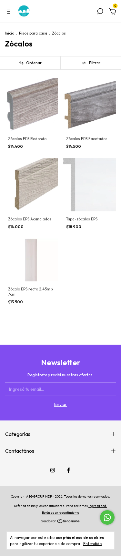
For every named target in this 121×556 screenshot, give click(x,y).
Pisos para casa (33, 33)
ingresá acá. (97, 506)
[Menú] (10, 12)
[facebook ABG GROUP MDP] (68, 470)
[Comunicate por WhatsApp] (107, 517)
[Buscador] (100, 12)
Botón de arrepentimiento (60, 513)
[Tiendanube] (60, 522)
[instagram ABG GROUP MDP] (52, 470)
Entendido (92, 543)
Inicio (9, 33)
